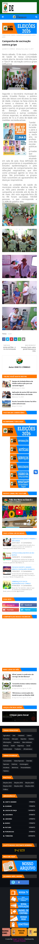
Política (5, 789)
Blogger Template (18, 939)
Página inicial (6, 35)
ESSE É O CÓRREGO (9, 49)
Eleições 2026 (29, 786)
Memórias (15, 767)
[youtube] (10, 610)
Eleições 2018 (18, 783)
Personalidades (25, 767)
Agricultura (6, 735)
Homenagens (24, 764)
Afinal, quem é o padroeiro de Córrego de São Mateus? (23, 675)
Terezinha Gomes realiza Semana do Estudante (24, 685)
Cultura (29, 735)
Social (28, 746)
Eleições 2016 (7, 783)
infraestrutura (28, 749)
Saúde (13, 35)
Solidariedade (7, 749)
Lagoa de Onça (17, 810)
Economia (6, 739)
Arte (14, 735)
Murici (17, 823)
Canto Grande (17, 802)
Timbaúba (17, 836)
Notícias (5, 746)
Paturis (17, 827)
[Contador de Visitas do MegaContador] (19, 851)
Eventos (31, 739)
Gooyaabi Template (19, 941)
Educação (15, 739)
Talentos (6, 771)
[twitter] (28, 610)
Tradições (18, 749)
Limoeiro (17, 819)
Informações (7, 742)
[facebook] (28, 605)
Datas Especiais (19, 761)
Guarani (17, 806)
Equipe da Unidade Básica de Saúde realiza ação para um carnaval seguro (22, 383)
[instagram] (10, 605)
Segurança (20, 746)
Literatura (17, 742)
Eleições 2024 (18, 786)
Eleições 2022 (7, 786)
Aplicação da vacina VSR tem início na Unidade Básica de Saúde (24, 393)
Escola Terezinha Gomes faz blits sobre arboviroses (24, 402)
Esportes (23, 739)
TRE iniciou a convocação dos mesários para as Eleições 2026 (23, 694)
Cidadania (21, 735)
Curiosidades (7, 761)
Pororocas (17, 832)
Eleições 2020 (29, 783)
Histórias (14, 764)
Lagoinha (17, 815)
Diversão (29, 761)
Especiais (6, 764)
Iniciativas (6, 767)
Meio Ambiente (27, 742)
